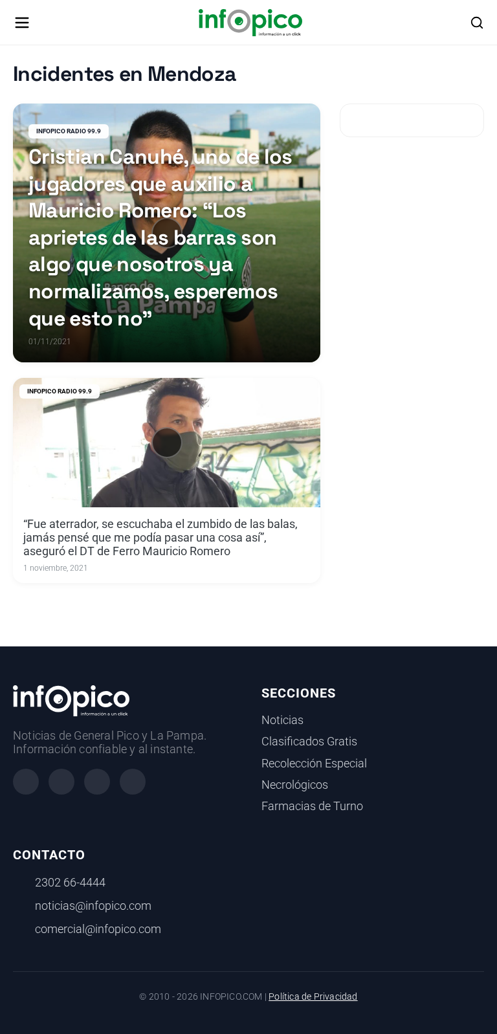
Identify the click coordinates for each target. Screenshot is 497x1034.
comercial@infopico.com (98, 929)
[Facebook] (26, 782)
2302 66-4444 (70, 882)
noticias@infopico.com (93, 905)
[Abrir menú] (22, 23)
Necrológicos (294, 784)
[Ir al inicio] (250, 22)
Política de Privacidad (313, 996)
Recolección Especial (314, 763)
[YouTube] (133, 782)
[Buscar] (477, 23)
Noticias (282, 720)
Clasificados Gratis (309, 741)
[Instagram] (61, 782)
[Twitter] (97, 782)
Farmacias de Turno (312, 806)
